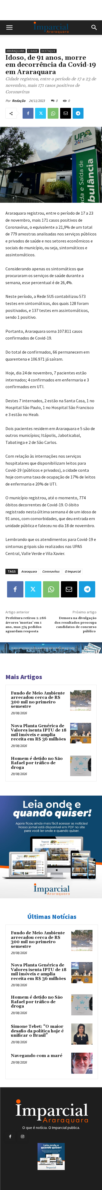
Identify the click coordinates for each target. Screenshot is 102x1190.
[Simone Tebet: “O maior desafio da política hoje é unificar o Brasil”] (81, 1034)
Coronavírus (50, 571)
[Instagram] (22, 1136)
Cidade (33, 51)
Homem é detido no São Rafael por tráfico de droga (37, 763)
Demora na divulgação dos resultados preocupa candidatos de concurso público (75, 624)
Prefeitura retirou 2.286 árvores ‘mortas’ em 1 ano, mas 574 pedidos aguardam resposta (25, 624)
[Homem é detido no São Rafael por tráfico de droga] (80, 766)
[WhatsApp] (53, 113)
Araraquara (15, 51)
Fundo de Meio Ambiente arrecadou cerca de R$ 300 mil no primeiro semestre (38, 700)
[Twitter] (40, 113)
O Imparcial (73, 571)
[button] (9, 27)
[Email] (65, 113)
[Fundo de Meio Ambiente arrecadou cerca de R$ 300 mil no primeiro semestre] (80, 700)
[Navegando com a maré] (81, 1063)
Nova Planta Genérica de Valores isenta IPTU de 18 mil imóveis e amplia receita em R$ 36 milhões (38, 732)
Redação (18, 100)
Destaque (48, 51)
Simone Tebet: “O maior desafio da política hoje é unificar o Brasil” (37, 1031)
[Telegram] (78, 113)
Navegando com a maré (36, 1055)
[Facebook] (28, 113)
